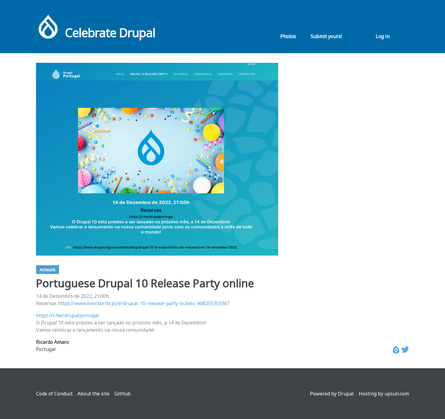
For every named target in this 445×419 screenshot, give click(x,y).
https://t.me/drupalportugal (67, 315)
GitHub (122, 393)
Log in (383, 36)
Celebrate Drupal (110, 32)
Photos (288, 36)
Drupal (346, 393)
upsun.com (396, 393)
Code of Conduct (54, 393)
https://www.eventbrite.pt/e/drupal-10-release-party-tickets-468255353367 (143, 303)
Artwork (47, 269)
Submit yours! (326, 36)
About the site (93, 393)
